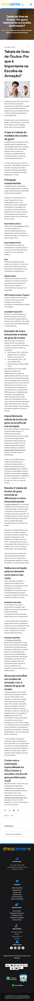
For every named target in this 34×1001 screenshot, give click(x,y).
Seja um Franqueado (17, 899)
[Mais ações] (29, 47)
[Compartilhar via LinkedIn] (14, 810)
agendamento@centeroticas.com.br (17, 867)
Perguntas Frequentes (17, 913)
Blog (7, 30)
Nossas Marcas (17, 890)
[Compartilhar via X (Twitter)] (9, 810)
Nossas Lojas (17, 892)
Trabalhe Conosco (16, 915)
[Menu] (31, 4)
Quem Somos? (17, 911)
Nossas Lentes (17, 894)
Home (3, 30)
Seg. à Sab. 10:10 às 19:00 (17, 865)
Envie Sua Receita (17, 896)
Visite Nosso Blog (17, 887)
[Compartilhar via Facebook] (5, 810)
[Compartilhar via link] (18, 810)
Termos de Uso (16, 919)
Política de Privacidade (17, 917)
